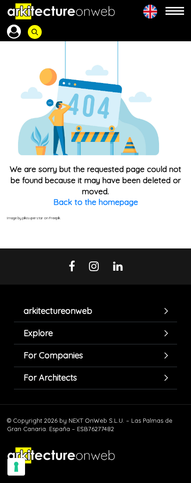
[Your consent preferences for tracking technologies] (16, 467)
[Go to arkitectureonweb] (61, 11)
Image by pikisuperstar (25, 218)
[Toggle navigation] (175, 11)
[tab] (95, 311)
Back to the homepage (95, 202)
